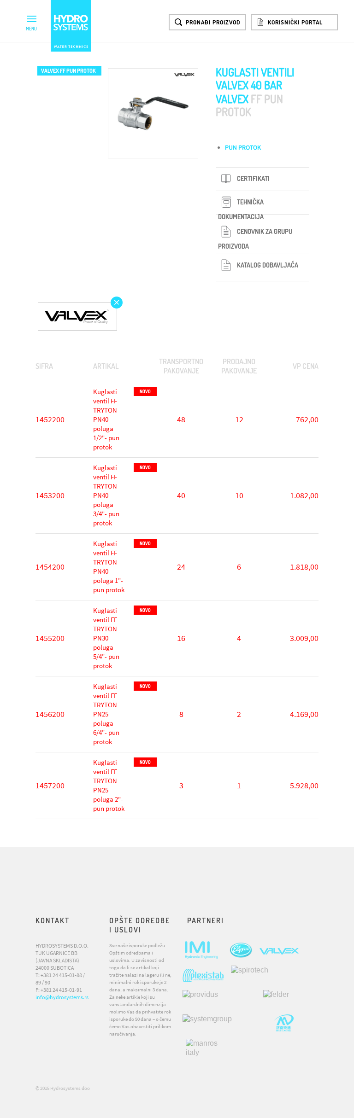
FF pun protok (68, 70)
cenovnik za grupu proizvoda (255, 238)
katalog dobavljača (267, 265)
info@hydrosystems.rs (61, 997)
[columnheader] (60, 366)
